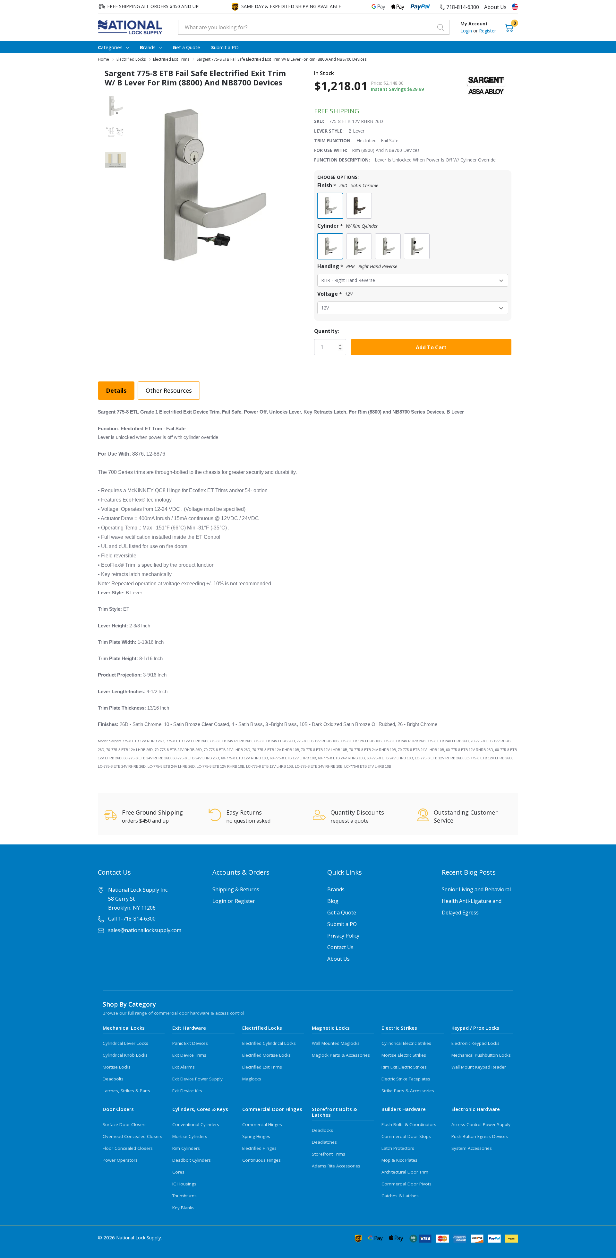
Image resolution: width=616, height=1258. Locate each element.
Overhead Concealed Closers (132, 1136)
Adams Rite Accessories (336, 1166)
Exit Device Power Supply (197, 1079)
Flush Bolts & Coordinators (408, 1124)
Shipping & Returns (235, 889)
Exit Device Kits (187, 1091)
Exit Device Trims (189, 1055)
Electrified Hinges (259, 1148)
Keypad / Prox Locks (475, 1028)
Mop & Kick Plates (399, 1160)
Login (466, 31)
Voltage (335, 294)
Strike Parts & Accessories (407, 1091)
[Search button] (440, 27)
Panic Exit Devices (190, 1043)
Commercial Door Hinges (272, 1109)
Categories (110, 47)
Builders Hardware (403, 1109)
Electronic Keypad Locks (475, 1043)
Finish (347, 185)
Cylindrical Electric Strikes (406, 1043)
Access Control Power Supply (480, 1124)
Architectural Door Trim (404, 1172)
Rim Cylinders (186, 1148)
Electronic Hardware (475, 1109)
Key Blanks (183, 1207)
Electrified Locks (262, 1028)
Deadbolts (113, 1079)
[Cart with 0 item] (509, 27)
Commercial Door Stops (406, 1136)
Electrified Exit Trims (262, 1067)
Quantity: (326, 331)
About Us (495, 7)
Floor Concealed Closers (128, 1148)
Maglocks (251, 1079)
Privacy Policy (343, 935)
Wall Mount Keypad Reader (478, 1067)
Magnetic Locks (331, 1028)
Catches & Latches (400, 1196)
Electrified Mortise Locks (266, 1055)
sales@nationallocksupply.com (144, 930)
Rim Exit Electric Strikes (404, 1067)
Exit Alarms (183, 1067)
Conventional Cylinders (195, 1124)
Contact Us (340, 947)
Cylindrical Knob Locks (125, 1055)
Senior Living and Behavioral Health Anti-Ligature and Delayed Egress (476, 901)
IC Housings (184, 1184)
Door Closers (118, 1109)
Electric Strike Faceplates (405, 1079)
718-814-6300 (462, 7)
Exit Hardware (189, 1028)
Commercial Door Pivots (406, 1184)
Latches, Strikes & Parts (126, 1091)
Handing (357, 266)
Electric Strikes (399, 1028)
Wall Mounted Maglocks (336, 1043)
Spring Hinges (256, 1136)
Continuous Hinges (261, 1160)
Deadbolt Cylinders (191, 1160)
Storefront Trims (328, 1154)
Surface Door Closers (125, 1124)
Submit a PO (342, 924)
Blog (332, 900)
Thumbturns (184, 1196)
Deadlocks (322, 1130)
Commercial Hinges (262, 1124)
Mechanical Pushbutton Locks (481, 1055)
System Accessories (471, 1148)
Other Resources (169, 390)
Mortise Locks (117, 1067)
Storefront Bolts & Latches (334, 1112)
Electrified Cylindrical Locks (269, 1043)
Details (116, 390)
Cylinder (347, 226)
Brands (148, 47)
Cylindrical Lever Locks (125, 1043)
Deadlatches (324, 1142)
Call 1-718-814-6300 (132, 918)
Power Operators (120, 1160)
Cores (178, 1172)
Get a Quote (341, 912)
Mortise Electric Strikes (403, 1055)
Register (487, 31)
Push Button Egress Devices (479, 1136)
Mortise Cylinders (189, 1136)
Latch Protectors (397, 1148)
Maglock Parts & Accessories (341, 1055)
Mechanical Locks (124, 1028)
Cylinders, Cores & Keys (200, 1109)
